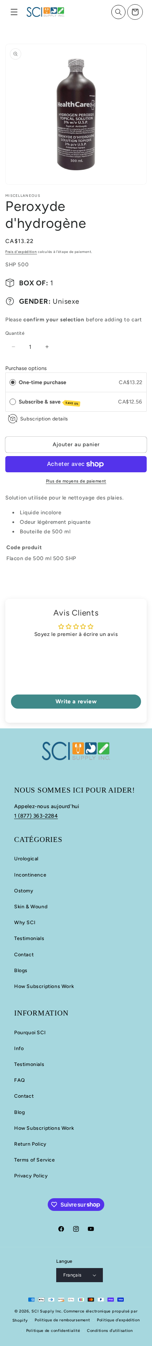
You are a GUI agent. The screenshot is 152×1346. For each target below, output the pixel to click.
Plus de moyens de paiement (76, 481)
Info (19, 1048)
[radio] (13, 382)
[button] (14, 12)
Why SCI (24, 923)
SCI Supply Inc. (47, 1311)
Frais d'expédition (21, 251)
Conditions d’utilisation (110, 1330)
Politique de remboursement (62, 1320)
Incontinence (30, 875)
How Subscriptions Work (44, 986)
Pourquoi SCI (30, 1033)
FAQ (19, 1080)
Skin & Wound (30, 907)
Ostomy (24, 891)
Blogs (21, 971)
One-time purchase (42, 382)
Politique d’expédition (118, 1320)
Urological (26, 859)
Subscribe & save (49, 402)
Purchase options (26, 368)
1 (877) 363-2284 (36, 816)
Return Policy (30, 1144)
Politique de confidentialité (53, 1330)
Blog (19, 1112)
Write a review (76, 701)
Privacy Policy (31, 1176)
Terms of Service (34, 1160)
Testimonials (29, 938)
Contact (24, 955)
